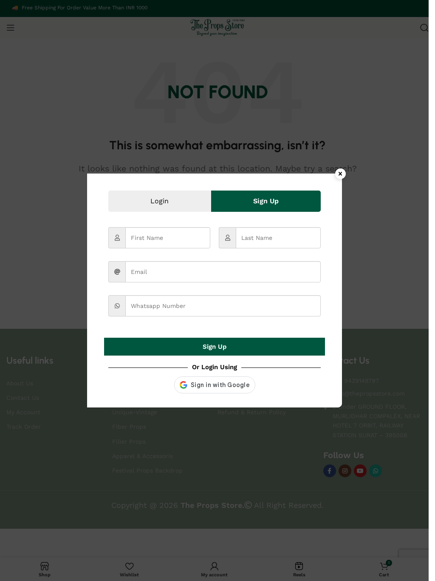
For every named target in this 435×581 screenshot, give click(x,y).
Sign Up (214, 346)
